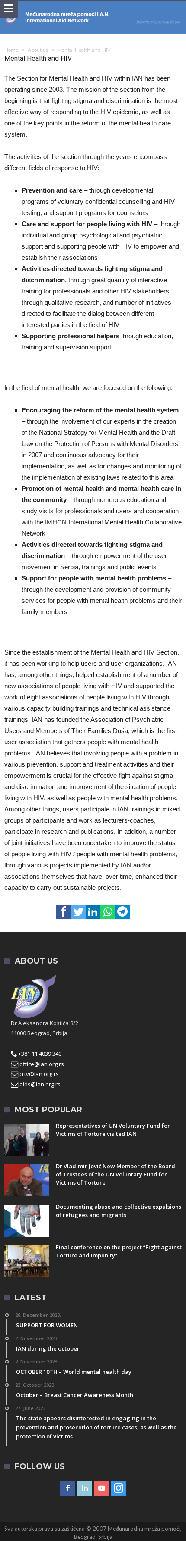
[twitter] (78, 912)
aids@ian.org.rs (39, 1084)
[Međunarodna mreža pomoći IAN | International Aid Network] (93, 9)
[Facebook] (67, 1488)
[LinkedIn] (84, 1488)
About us (38, 50)
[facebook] (63, 912)
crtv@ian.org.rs (38, 1074)
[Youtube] (101, 1488)
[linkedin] (93, 912)
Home (11, 50)
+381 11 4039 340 (39, 1053)
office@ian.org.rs (41, 1064)
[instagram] (118, 1488)
